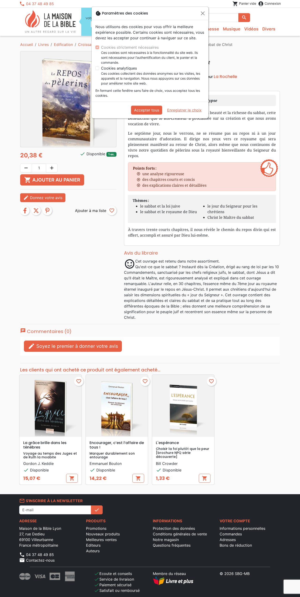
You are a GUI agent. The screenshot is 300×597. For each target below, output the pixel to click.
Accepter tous (146, 110)
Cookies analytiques (119, 68)
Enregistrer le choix (184, 110)
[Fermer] (202, 13)
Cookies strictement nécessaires (130, 47)
